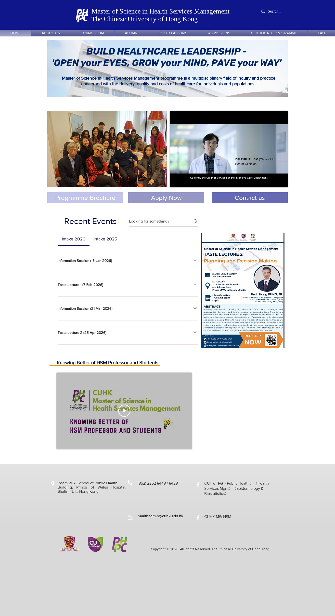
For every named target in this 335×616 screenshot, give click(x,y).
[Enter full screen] (281, 180)
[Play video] (124, 411)
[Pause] (176, 180)
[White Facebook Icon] (198, 484)
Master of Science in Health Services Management (161, 11)
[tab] (74, 239)
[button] (107, 149)
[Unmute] (184, 180)
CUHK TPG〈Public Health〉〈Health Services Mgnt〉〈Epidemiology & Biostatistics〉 (236, 488)
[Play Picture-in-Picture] (273, 180)
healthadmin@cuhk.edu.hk (160, 516)
